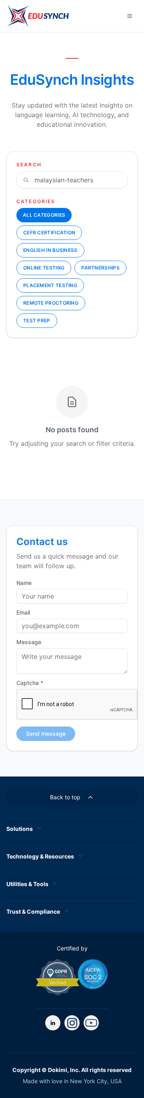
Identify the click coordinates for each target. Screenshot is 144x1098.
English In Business (50, 250)
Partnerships (100, 268)
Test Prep (36, 320)
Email (23, 612)
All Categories (44, 215)
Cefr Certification (49, 233)
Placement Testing (50, 285)
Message (28, 642)
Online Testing (43, 268)
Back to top (65, 797)
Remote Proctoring (50, 303)
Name (24, 583)
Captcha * (29, 683)
